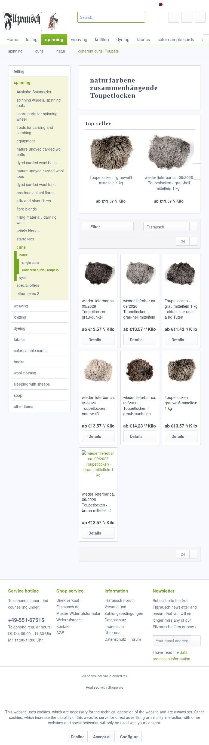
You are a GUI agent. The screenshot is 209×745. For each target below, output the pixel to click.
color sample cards (30, 350)
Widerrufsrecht (69, 619)
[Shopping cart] (200, 17)
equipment (26, 140)
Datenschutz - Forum (122, 639)
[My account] (187, 17)
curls (21, 247)
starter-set (25, 239)
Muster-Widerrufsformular (78, 613)
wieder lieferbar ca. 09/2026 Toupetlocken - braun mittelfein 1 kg (98, 502)
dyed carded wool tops (36, 184)
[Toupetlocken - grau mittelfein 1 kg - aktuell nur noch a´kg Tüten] (181, 273)
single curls (30, 262)
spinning (22, 82)
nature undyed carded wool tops (40, 173)
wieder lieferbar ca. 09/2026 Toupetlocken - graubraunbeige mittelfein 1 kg (139, 405)
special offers (28, 285)
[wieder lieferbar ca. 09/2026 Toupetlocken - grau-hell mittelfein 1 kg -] (169, 153)
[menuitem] (111, 17)
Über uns (112, 632)
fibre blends (27, 209)
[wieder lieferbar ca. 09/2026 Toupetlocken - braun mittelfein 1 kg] (98, 466)
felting (19, 71)
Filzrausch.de (67, 606)
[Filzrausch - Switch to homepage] (22, 21)
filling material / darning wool (37, 219)
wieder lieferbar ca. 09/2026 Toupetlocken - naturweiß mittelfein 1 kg (98, 405)
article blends (28, 230)
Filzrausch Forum (119, 600)
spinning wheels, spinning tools (39, 102)
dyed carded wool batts (37, 162)
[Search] (140, 17)
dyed (23, 277)
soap (18, 395)
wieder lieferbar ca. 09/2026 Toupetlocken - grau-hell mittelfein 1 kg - (169, 183)
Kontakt (62, 626)
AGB (60, 632)
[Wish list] (173, 17)
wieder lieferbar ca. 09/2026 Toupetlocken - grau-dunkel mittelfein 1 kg (98, 309)
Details (94, 339)
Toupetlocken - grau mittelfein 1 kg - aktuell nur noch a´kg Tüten (181, 309)
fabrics (19, 339)
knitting (20, 317)
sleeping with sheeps (32, 384)
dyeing (19, 328)
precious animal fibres (35, 192)
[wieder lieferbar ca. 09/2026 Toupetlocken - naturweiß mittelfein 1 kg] (98, 370)
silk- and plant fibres (34, 200)
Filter (94, 226)
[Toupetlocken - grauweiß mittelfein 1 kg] (111, 153)
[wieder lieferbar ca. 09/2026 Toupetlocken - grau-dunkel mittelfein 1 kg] (98, 273)
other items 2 (28, 293)
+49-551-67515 (26, 620)
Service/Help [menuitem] (190, 4)
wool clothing (25, 372)
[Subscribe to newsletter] (196, 640)
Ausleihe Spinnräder (34, 91)
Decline (78, 736)
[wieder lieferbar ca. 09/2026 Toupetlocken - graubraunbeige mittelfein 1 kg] (139, 370)
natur (23, 254)
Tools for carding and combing (35, 129)
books (19, 361)
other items (23, 406)
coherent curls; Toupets (40, 269)
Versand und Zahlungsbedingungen (123, 610)
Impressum (114, 626)
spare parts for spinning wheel (37, 116)
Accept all (102, 736)
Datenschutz (115, 619)
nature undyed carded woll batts (39, 151)
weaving (21, 306)
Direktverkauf (67, 600)
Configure (129, 736)
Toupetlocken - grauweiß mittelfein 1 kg (111, 180)
